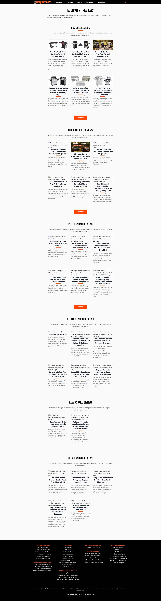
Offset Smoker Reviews (42, 558)
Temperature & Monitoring (43, 566)
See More (81, 118)
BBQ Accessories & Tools (42, 562)
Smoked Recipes (67, 558)
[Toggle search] (125, 2)
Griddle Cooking (68, 567)
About (69, 596)
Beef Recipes (68, 548)
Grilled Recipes (68, 556)
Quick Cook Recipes (67, 560)
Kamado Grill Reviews (43, 556)
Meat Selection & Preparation (68, 575)
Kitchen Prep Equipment (93, 554)
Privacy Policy (75, 596)
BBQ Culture (101, 2)
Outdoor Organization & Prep (93, 562)
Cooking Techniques (68, 573)
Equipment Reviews (43, 545)
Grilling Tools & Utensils (42, 564)
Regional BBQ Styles (93, 548)
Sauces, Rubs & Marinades (67, 563)
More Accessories (93, 551)
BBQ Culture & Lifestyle (93, 545)
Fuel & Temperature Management (68, 579)
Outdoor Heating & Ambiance (93, 560)
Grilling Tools (118, 550)
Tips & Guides (90, 2)
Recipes (79, 2)
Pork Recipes (68, 550)
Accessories (69, 2)
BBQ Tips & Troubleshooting (68, 577)
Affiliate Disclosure (88, 596)
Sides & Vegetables (68, 565)
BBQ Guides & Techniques (68, 571)
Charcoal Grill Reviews (42, 550)
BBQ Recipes (68, 545)
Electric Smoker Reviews (43, 554)
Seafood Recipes (67, 554)
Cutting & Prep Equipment (42, 569)
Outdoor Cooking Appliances (42, 571)
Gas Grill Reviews (42, 548)
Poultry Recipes (68, 552)
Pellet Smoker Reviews (42, 552)
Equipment (59, 2)
